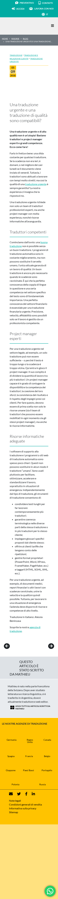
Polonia (15, 784)
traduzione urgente (35, 184)
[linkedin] (31, 794)
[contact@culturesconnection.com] (11, 794)
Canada (47, 739)
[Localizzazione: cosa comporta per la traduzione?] (46, 646)
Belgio (47, 756)
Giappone (10, 770)
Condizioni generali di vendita (25, 804)
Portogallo (47, 770)
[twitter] (17, 794)
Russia (42, 784)
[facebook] (24, 794)
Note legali (15, 800)
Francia (29, 756)
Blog (25, 38)
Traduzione (16, 55)
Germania (11, 739)
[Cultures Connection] (19, 26)
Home (5, 38)
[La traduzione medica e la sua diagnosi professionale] (11, 646)
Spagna (11, 756)
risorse (15, 38)
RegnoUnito (30, 740)
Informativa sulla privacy (22, 808)
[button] (51, 14)
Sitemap (13, 812)
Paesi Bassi (28, 770)
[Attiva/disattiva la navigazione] (52, 25)
